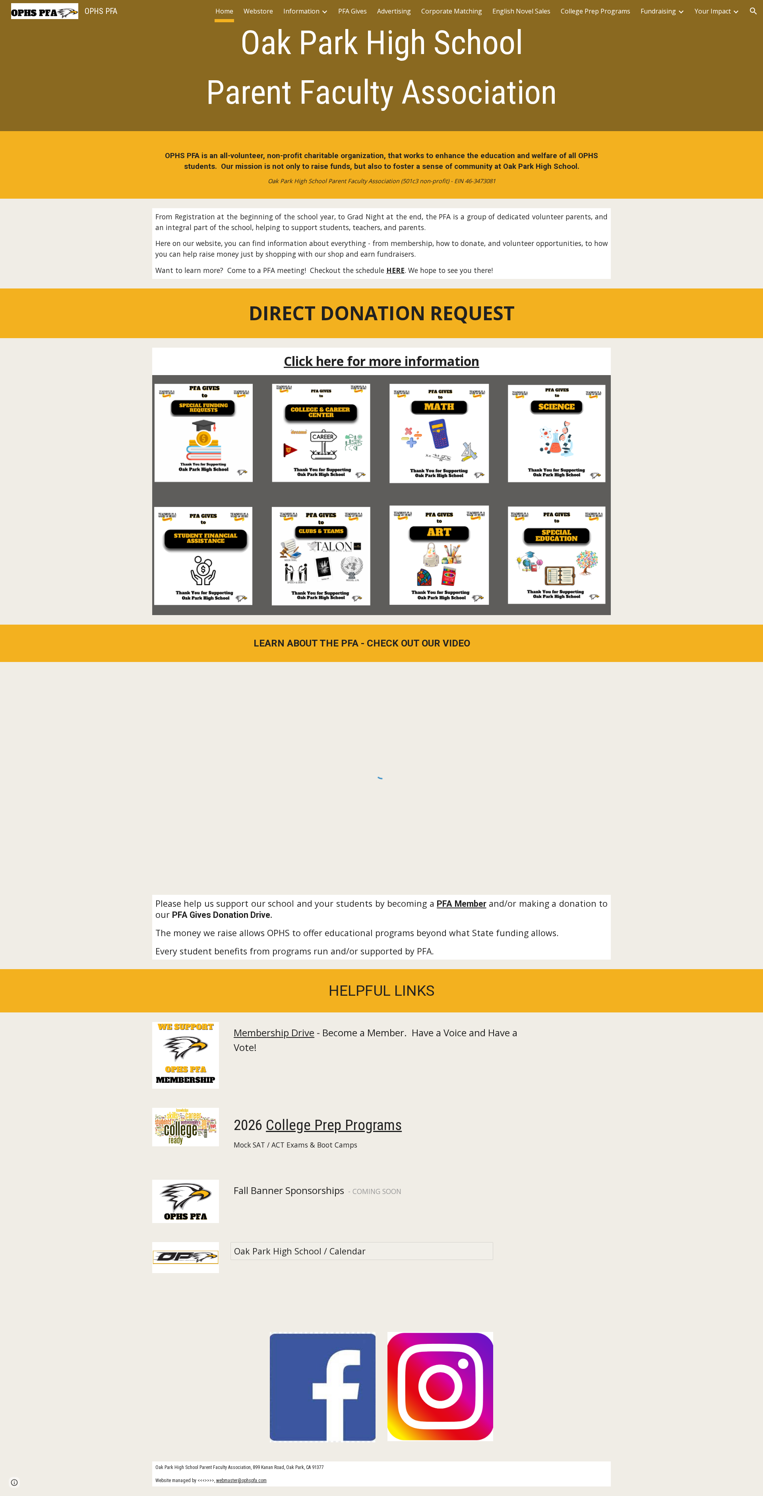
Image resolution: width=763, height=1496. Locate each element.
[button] (753, 11)
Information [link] (301, 11)
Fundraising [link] (658, 11)
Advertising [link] (394, 11)
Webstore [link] (258, 11)
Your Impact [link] (713, 11)
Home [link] (224, 11)
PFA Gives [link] (352, 11)
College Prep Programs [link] (595, 11)
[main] (381, 67)
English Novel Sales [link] (521, 11)
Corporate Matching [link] (451, 11)
